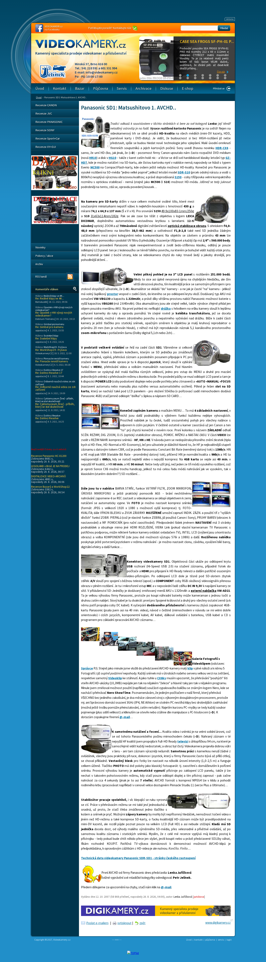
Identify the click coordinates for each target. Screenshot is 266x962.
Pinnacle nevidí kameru (56, 358)
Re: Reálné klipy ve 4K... (49, 298)
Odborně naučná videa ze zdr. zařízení (55, 383)
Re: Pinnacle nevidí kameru (51, 361)
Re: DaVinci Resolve (47, 418)
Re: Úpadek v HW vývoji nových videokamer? (53, 314)
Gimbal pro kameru (54, 324)
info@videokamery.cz (102, 72)
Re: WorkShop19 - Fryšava (51, 350)
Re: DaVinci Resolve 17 (48, 372)
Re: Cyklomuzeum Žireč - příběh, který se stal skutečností (55, 405)
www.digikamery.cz (218, 923)
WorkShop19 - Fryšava (55, 347)
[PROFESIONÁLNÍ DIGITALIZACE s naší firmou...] (55, 223)
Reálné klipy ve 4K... (54, 295)
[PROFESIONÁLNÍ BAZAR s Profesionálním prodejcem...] (54, 189)
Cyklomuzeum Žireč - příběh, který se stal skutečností (54, 400)
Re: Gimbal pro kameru (49, 327)
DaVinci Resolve (52, 415)
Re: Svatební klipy (46, 338)
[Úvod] (84, 47)
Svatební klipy (51, 335)
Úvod (39, 97)
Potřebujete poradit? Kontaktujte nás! (109, 28)
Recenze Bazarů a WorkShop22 (50, 486)
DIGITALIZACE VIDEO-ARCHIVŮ (48, 476)
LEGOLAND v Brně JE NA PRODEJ (50, 466)
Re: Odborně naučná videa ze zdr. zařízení (55, 388)
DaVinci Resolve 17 (53, 369)
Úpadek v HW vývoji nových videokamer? (54, 309)
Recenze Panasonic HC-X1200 (48, 456)
